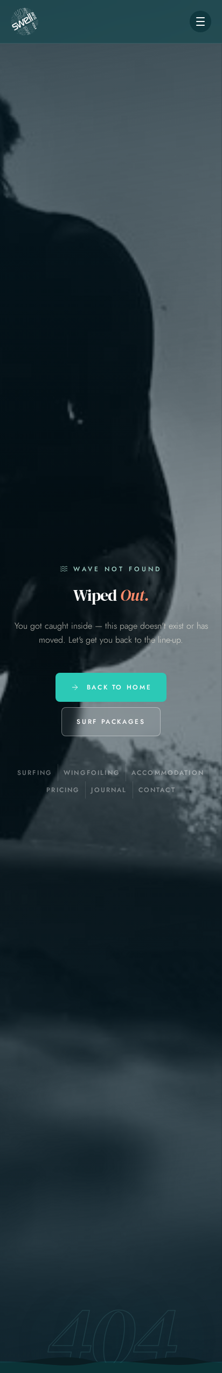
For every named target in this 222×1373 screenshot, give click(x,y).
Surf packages (111, 722)
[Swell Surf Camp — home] (24, 21)
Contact (157, 790)
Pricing (63, 790)
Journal (109, 790)
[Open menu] (200, 21)
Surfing (34, 773)
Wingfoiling (92, 773)
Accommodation (167, 773)
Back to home (119, 687)
